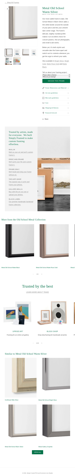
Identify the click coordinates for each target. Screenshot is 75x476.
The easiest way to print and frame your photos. (19, 182)
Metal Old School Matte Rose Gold (46, 267)
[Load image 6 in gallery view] (17, 61)
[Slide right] (42, 274)
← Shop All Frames (12, 3)
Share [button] (46, 119)
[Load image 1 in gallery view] (8, 52)
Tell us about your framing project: (54, 72)
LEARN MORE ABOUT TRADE (37, 292)
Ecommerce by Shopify (46, 473)
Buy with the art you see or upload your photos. (18, 192)
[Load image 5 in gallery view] (8, 61)
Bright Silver (59, 61)
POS (36, 473)
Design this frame (56, 81)
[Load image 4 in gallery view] (34, 52)
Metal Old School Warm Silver (14, 446)
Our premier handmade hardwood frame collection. (21, 202)
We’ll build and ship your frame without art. (20, 172)
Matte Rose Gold (53, 64)
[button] (56, 88)
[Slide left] (33, 274)
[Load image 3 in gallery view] (25, 52)
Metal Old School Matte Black (10, 267)
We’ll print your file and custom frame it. (20, 162)
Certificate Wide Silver (11, 400)
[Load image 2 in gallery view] (17, 52)
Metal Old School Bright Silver (47, 400)
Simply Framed (31, 473)
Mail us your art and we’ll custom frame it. (21, 152)
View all (37, 452)
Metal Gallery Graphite (45, 446)
